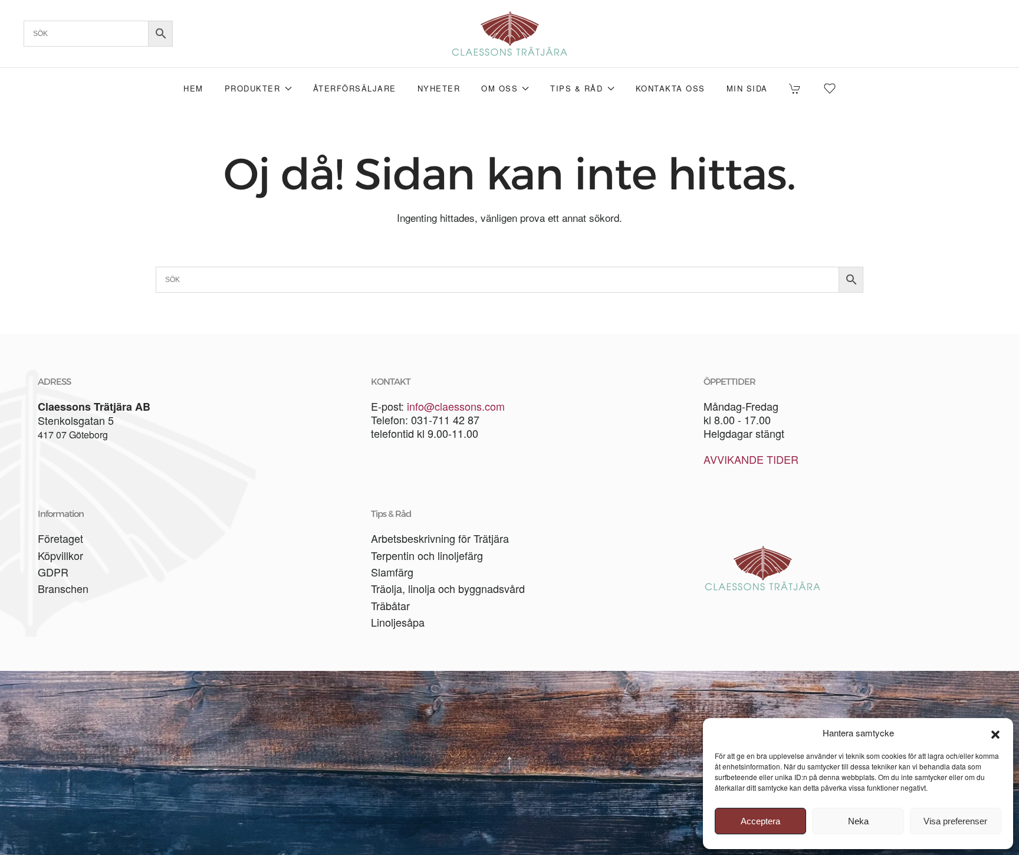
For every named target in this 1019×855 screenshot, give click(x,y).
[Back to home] (509, 33)
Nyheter (439, 88)
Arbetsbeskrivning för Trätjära (440, 538)
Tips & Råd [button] (576, 88)
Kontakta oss (670, 88)
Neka (858, 821)
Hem (193, 88)
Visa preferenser (955, 821)
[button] (995, 733)
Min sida (747, 88)
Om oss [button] (499, 88)
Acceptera (760, 821)
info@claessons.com (456, 406)
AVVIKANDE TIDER (751, 459)
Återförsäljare (354, 88)
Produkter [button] (253, 88)
